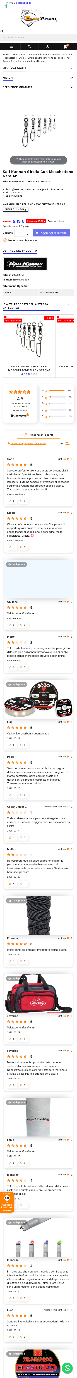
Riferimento (10, 181)
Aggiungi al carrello (51, 232)
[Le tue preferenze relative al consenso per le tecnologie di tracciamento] (6, 6)
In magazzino (11, 279)
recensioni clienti (20, 405)
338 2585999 (23, 3)
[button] (26, 434)
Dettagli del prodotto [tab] (20, 250)
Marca (31, 181)
